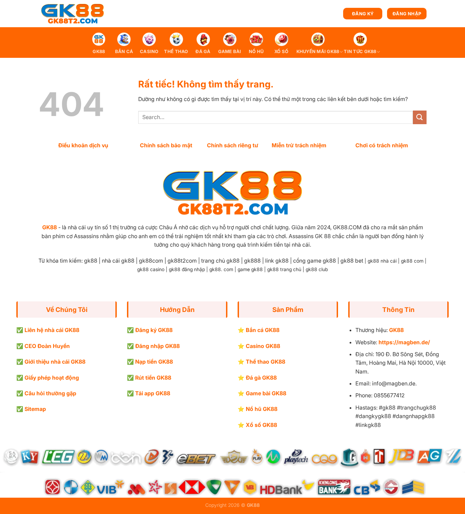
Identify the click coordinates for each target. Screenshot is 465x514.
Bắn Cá (124, 51)
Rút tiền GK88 (153, 377)
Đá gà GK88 (261, 377)
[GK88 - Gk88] (72, 13)
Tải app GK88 (152, 393)
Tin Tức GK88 (360, 51)
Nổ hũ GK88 (261, 408)
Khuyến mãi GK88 (317, 51)
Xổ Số (281, 51)
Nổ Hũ (256, 51)
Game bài (229, 51)
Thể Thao (176, 51)
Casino (149, 51)
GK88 (99, 51)
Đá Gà (202, 51)
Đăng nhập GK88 (157, 346)
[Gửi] (420, 117)
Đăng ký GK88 (154, 330)
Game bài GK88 (266, 393)
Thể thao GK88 (265, 361)
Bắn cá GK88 (262, 330)
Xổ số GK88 (261, 424)
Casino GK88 (263, 346)
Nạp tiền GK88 (154, 361)
